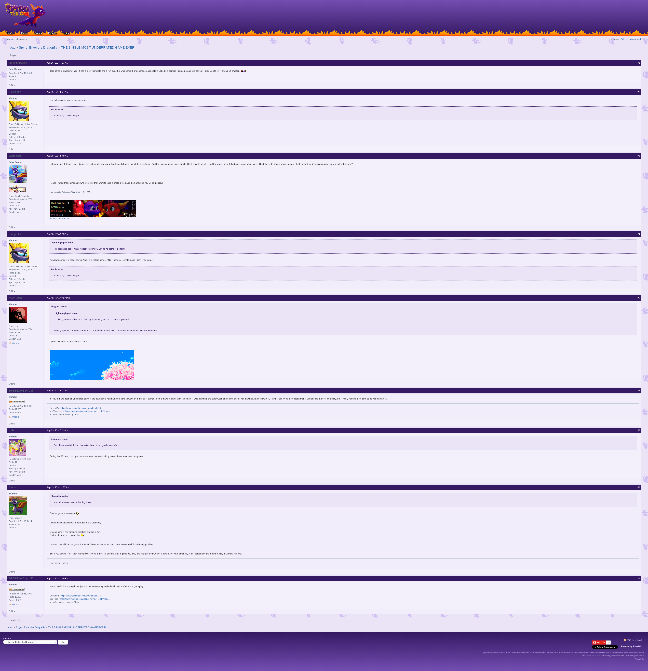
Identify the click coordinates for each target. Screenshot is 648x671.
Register (52, 33)
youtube (53, 219)
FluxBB (637, 646)
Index (10, 33)
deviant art (64, 219)
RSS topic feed (634, 640)
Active (624, 39)
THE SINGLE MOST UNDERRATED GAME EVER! (98, 47)
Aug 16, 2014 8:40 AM (57, 156)
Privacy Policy (640, 659)
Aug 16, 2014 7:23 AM (57, 63)
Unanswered (635, 39)
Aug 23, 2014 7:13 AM (57, 430)
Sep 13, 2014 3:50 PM (58, 578)
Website (15, 343)
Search (38, 33)
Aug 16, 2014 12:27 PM (58, 298)
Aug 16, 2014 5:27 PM (58, 390)
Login (66, 33)
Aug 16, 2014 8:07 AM (57, 92)
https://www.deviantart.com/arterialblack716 (81, 408)
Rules (24, 33)
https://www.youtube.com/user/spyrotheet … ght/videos (85, 411)
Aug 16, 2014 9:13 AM (57, 234)
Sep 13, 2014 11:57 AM (58, 487)
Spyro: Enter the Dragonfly (38, 47)
